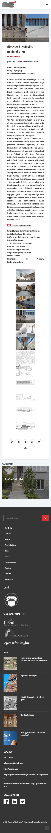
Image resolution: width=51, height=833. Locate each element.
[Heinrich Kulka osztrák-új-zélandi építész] (10, 703)
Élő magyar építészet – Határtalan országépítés (33, 734)
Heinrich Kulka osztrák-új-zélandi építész (32, 698)
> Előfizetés (7, 573)
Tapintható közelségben (29, 675)
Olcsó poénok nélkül (14, 479)
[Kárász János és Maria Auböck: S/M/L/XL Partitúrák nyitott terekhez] (10, 663)
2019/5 (9, 56)
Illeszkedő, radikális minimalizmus (20, 48)
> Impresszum (8, 579)
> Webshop (7, 568)
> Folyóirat (7, 533)
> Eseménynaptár (10, 562)
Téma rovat (17, 56)
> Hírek (6, 551)
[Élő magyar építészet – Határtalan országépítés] (10, 738)
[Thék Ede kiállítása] (10, 720)
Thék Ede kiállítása (27, 715)
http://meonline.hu (11, 769)
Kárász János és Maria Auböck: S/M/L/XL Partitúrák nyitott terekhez (34, 659)
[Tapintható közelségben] (10, 683)
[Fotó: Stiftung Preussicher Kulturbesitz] (25, 275)
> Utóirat (7, 539)
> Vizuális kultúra (10, 545)
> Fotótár (7, 556)
